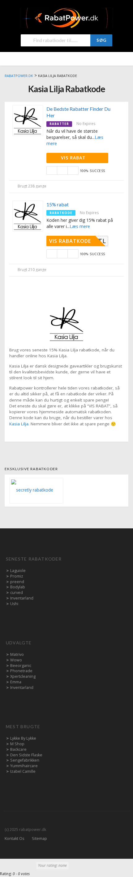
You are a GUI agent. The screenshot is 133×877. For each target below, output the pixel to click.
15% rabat (57, 204)
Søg (101, 40)
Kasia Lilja (18, 424)
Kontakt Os (14, 838)
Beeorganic (20, 665)
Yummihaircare (24, 765)
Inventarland (21, 598)
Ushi (14, 603)
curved (16, 592)
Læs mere (80, 226)
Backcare (18, 749)
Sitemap (39, 838)
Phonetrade (21, 670)
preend (17, 581)
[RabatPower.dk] (66, 17)
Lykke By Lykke (23, 738)
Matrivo (17, 654)
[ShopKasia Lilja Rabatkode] (66, 323)
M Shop (17, 743)
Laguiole (18, 570)
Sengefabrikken (24, 760)
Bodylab (17, 587)
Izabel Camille (23, 771)
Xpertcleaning (23, 676)
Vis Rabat (74, 158)
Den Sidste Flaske (26, 755)
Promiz (16, 576)
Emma (15, 682)
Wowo (16, 660)
